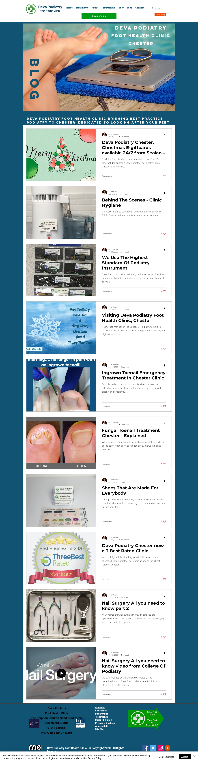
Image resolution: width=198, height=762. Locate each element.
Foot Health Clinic (57, 713)
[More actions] (165, 135)
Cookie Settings (166, 756)
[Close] (194, 757)
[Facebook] (145, 748)
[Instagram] (161, 748)
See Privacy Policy (92, 758)
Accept (184, 756)
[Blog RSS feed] (167, 748)
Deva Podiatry (56, 708)
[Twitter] (153, 748)
